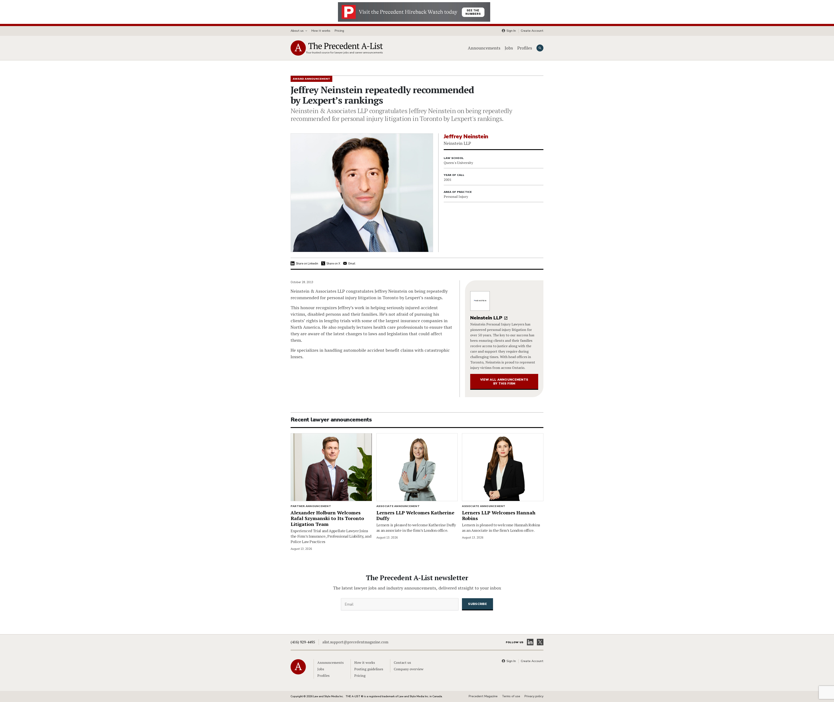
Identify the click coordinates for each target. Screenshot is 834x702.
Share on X (333, 264)
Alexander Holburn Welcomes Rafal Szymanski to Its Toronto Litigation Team (327, 518)
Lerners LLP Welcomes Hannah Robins (498, 515)
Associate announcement (398, 506)
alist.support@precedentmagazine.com (355, 641)
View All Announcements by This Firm (504, 382)
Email (351, 264)
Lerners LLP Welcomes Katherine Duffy (415, 515)
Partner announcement (311, 506)
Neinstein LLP (486, 318)
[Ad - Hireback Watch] (414, 11)
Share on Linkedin (307, 264)
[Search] (539, 48)
